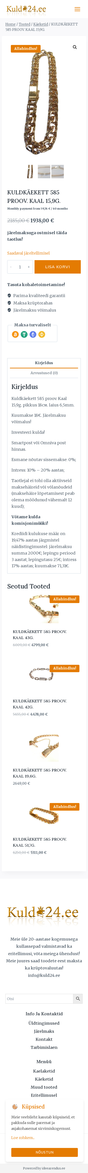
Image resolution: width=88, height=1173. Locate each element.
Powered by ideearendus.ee (44, 1168)
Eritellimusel (44, 1095)
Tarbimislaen (44, 1047)
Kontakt (44, 1039)
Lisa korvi (57, 266)
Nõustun (45, 1152)
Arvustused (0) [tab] (44, 373)
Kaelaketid (44, 1071)
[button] (75, 47)
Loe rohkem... (23, 1137)
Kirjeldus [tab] (44, 363)
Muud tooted (44, 1087)
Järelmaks (44, 1031)
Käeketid (44, 1079)
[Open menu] (77, 9)
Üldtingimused (44, 1023)
